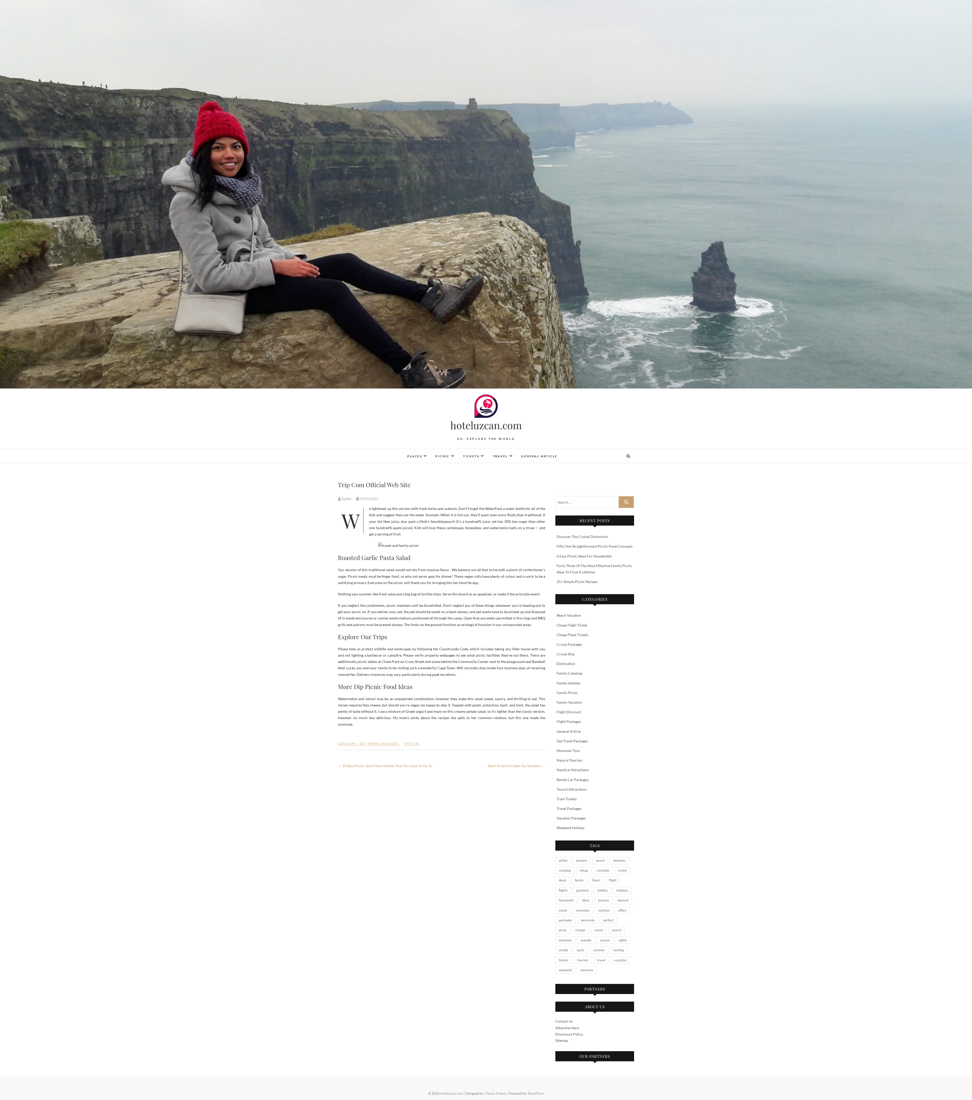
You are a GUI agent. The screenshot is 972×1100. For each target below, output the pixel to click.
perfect (608, 920)
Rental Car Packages (573, 780)
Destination (566, 663)
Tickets (471, 456)
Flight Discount (569, 712)
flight (613, 880)
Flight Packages (569, 721)
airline (563, 860)
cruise (622, 870)
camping (565, 870)
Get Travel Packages (379, 743)
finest (596, 880)
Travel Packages (569, 808)
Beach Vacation (569, 615)
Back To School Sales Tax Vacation (516, 766)
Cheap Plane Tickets (572, 635)
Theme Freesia (496, 1093)
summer (599, 950)
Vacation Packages (571, 818)
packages (565, 920)
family (579, 880)
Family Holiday (568, 683)
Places (414, 456)
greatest (582, 890)
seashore (565, 940)
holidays (622, 890)
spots (580, 950)
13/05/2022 (368, 499)
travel (601, 960)
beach (600, 860)
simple (563, 950)
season (605, 940)
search (616, 930)
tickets (564, 960)
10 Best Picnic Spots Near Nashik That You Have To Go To (385, 766)
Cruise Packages (569, 644)
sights (623, 940)
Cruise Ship (566, 654)
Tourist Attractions (571, 789)
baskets (582, 860)
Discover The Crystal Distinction (582, 536)
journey (603, 900)
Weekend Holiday (570, 828)
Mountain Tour (568, 750)
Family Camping (569, 673)
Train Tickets (567, 799)
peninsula (588, 920)
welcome (586, 970)
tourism (582, 960)
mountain (583, 910)
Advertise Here (567, 1028)
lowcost (623, 900)
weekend (565, 970)
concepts (603, 870)
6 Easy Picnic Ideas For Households (584, 556)
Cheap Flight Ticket (572, 625)
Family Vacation (569, 702)
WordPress (536, 1093)
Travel (500, 456)
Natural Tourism (569, 760)
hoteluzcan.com (486, 425)
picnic (563, 930)
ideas (586, 900)
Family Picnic (567, 693)
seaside (585, 940)
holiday (602, 890)
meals (563, 910)
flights (563, 890)
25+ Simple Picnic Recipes (577, 581)
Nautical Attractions (573, 770)
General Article (539, 456)
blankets (619, 860)
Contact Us (564, 1021)
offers (622, 910)
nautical (604, 910)
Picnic (442, 456)
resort (598, 930)
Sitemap (561, 1040)
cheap (583, 870)
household (566, 900)
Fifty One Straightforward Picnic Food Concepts (595, 546)
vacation (620, 960)
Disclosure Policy (569, 1034)
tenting (619, 950)
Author (346, 499)
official (412, 743)
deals (562, 880)
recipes (580, 930)
